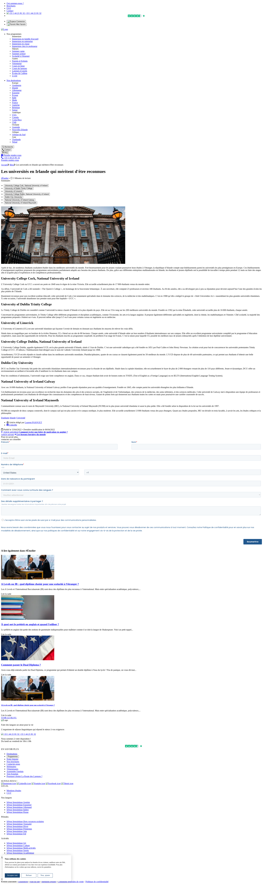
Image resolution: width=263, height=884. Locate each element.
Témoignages (12, 769)
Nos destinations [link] (14, 80)
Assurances (23, 881)
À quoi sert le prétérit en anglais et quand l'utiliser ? (30, 624)
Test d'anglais (12, 774)
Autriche (16, 105)
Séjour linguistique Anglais (18, 802)
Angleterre (16, 85)
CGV (9, 793)
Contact (10, 11)
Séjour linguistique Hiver (17, 826)
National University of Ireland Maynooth (20, 203)
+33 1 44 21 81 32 (33, 13)
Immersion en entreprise (22, 41)
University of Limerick (13, 191)
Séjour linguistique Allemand (19, 807)
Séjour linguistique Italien (18, 810)
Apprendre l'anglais (15, 771)
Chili (14, 122)
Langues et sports (19, 71)
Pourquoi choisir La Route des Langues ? (24, 776)
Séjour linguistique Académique (20, 853)
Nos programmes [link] (14, 34)
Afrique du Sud (18, 134)
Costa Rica (17, 120)
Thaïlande (16, 139)
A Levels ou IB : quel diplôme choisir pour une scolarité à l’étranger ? (40, 584)
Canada (15, 117)
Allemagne (17, 90)
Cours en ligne (18, 66)
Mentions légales (14, 790)
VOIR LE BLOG (9, 718)
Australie (16, 127)
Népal (14, 142)
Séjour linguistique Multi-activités (21, 848)
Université (20, 418)
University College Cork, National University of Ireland (26, 186)
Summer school (18, 53)
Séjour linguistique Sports (18, 850)
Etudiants (5, 418)
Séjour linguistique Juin (17, 831)
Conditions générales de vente (71, 881)
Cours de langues (19, 68)
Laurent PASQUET (33, 422)
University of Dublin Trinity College (18, 188)
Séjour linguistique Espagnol (19, 805)
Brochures (11, 6)
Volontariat (17, 63)
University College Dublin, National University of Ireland (27, 194)
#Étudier (4, 178)
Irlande (15, 88)
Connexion (20, 21)
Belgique (16, 107)
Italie (14, 98)
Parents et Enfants (20, 61)
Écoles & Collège (19, 73)
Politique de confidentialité (96, 881)
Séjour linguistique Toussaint (19, 824)
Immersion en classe (20, 44)
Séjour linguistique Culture (18, 845)
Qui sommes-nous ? (15, 3)
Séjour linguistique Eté (16, 834)
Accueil (4, 165)
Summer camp (18, 51)
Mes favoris (21, 24)
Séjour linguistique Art (16, 843)
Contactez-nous (13, 764)
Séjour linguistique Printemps (19, 829)
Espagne (15, 93)
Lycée (14, 76)
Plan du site (35, 881)
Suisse (15, 110)
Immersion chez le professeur (24, 46)
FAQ (9, 8)
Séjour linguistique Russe (17, 812)
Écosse (15, 95)
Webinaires (11, 766)
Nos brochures (13, 761)
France (15, 102)
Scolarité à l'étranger (21, 56)
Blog (12, 165)
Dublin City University (13, 197)
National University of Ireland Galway (19, 200)
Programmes (13, 757)
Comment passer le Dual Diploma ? (21, 664)
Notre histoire (12, 759)
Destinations (12, 754)
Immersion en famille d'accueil (25, 39)
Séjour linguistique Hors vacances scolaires (25, 821)
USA (14, 115)
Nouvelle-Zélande (20, 129)
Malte (14, 100)
